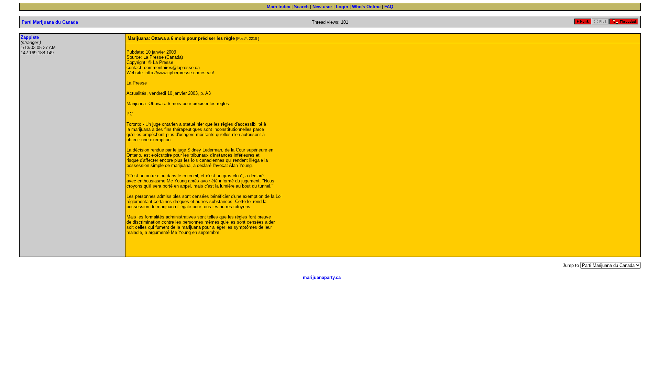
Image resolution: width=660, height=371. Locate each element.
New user (322, 6)
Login (342, 6)
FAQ (388, 6)
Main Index (278, 6)
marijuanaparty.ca (322, 277)
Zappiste (30, 37)
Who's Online (366, 6)
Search (301, 6)
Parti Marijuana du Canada (50, 22)
